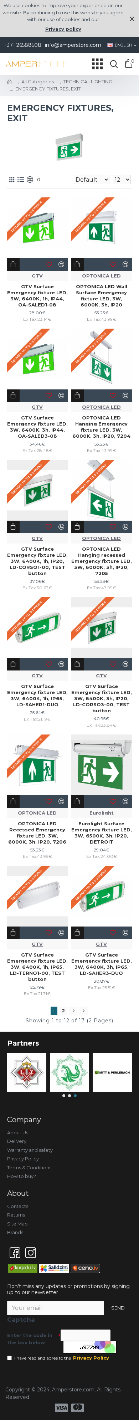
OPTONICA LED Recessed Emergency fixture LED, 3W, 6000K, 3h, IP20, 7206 (37, 833)
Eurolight (101, 813)
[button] (63, 1095)
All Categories (37, 81)
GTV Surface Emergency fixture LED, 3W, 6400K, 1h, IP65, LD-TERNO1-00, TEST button (37, 967)
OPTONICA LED (101, 276)
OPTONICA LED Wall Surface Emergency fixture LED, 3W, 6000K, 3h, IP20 (101, 296)
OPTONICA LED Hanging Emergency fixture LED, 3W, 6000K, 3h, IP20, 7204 (101, 427)
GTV (37, 276)
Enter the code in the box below (29, 1338)
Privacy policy (63, 29)
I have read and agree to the (61, 1358)
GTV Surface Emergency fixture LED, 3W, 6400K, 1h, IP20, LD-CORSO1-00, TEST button (37, 561)
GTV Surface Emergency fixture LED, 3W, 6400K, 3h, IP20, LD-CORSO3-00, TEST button (101, 698)
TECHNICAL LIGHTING (87, 81)
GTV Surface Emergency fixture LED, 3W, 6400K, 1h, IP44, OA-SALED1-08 (37, 296)
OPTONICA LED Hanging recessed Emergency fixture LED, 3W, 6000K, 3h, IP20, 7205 (101, 561)
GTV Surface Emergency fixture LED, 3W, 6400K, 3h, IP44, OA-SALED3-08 (37, 427)
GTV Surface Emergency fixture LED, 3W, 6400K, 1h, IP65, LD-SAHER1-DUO (37, 695)
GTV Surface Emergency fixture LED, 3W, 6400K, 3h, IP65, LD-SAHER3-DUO (101, 964)
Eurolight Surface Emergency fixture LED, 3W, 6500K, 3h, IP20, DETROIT (101, 833)
